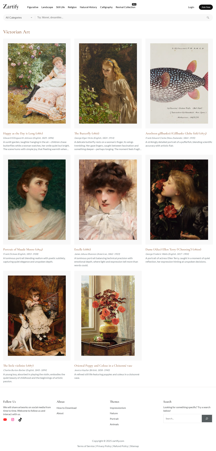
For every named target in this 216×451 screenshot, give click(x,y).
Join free (205, 7)
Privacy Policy (103, 446)
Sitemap (134, 446)
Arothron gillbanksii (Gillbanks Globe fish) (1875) (176, 133)
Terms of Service (86, 446)
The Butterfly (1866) (86, 133)
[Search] (208, 17)
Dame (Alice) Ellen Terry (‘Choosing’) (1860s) (173, 249)
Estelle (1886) (82, 249)
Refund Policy (120, 446)
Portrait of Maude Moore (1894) (23, 249)
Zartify (11, 7)
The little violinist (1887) (18, 366)
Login (191, 7)
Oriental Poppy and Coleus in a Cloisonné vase (103, 366)
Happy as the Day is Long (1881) (23, 133)
